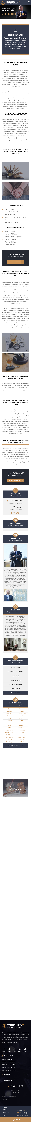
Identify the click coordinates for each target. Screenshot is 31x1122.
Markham (21, 725)
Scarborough (21, 737)
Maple (9, 725)
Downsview (9, 713)
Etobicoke (9, 716)
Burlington (21, 711)
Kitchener (21, 723)
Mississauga (22, 727)
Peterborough (21, 735)
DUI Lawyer (17, 48)
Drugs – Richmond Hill (8, 1059)
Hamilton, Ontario (18, 70)
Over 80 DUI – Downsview (9, 1062)
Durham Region (22, 713)
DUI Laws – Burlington (8, 1067)
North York (22, 730)
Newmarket (9, 730)
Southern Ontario (9, 732)
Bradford (21, 709)
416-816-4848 (14, 14)
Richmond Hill (9, 737)
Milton (9, 727)
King (22, 720)
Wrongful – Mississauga (9, 1064)
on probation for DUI (23, 119)
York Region (22, 742)
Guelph (9, 718)
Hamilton (9, 720)
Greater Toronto (22, 716)
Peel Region (9, 735)
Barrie (9, 709)
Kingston (9, 723)
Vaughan (21, 739)
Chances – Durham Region (9, 1070)
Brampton (9, 711)
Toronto (9, 739)
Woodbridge (9, 742)
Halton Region (21, 718)
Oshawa (22, 732)
